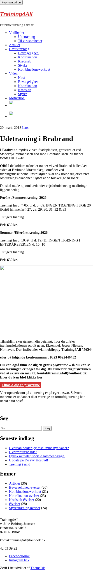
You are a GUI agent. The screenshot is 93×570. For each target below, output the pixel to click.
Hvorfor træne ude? (23, 452)
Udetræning (26, 37)
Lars (25, 127)
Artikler (14, 45)
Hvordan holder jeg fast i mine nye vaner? (39, 448)
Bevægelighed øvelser (25, 487)
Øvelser (14, 504)
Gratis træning (19, 49)
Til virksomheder (30, 41)
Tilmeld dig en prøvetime (21, 385)
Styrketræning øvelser (24, 508)
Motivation (17, 98)
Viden (13, 73)
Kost (21, 78)
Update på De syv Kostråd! (28, 460)
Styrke (22, 65)
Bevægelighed (28, 53)
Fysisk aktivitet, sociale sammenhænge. (37, 456)
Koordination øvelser (24, 496)
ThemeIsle (37, 568)
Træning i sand (19, 464)
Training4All (16, 14)
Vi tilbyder (16, 33)
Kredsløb (24, 61)
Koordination (27, 57)
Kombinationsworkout (34, 69)
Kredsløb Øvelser (21, 500)
